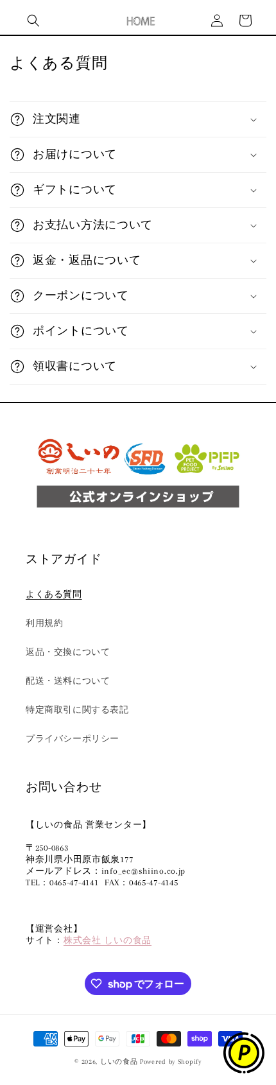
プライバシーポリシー (72, 738)
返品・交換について (68, 652)
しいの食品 (119, 1061)
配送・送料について (68, 681)
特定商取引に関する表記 (77, 710)
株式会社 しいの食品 (107, 940)
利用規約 (44, 623)
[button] (33, 20)
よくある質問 (54, 594)
